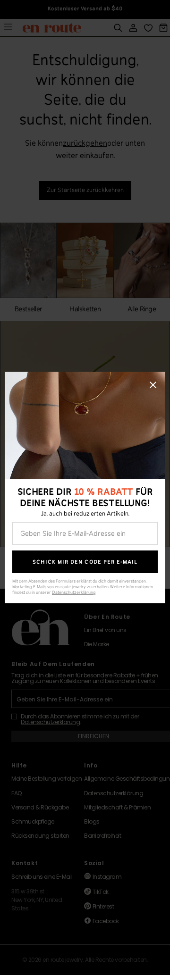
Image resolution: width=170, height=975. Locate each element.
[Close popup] (153, 385)
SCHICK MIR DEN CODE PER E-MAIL (85, 562)
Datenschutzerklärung (73, 593)
